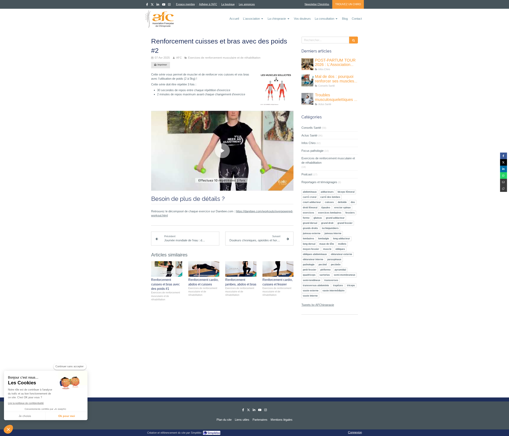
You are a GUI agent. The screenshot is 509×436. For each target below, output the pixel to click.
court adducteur (312, 202)
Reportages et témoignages (319, 182)
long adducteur (341, 238)
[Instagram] (169, 5)
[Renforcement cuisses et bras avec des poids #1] (166, 269)
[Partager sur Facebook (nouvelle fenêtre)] (503, 156)
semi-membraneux (344, 275)
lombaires (308, 238)
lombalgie (323, 238)
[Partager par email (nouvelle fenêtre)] (503, 182)
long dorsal (309, 244)
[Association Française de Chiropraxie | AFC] (159, 19)
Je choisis (25, 416)
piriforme (325, 269)
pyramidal (340, 269)
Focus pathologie (312, 150)
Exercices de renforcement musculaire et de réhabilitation (328, 160)
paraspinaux (334, 259)
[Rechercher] (353, 40)
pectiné (323, 264)
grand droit (327, 223)
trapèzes (338, 285)
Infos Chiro (308, 143)
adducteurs (327, 191)
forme (306, 218)
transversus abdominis (316, 285)
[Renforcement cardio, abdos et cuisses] (204, 269)
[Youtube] (163, 5)
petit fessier (309, 269)
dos (353, 202)
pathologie (309, 264)
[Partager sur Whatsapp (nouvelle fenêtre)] (503, 175)
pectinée (336, 264)
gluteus (318, 218)
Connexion (355, 432)
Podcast (306, 174)
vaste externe (311, 290)
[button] (8, 429)
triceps (351, 285)
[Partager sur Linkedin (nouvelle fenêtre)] (503, 169)
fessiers (350, 212)
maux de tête (326, 244)
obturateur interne (313, 259)
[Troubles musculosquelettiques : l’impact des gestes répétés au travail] (307, 99)
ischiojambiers (330, 228)
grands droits (310, 228)
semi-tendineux (311, 280)
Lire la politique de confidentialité (26, 403)
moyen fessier (311, 249)
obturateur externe (341, 254)
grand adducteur (335, 218)
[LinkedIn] (157, 5)
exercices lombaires (329, 212)
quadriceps (309, 275)
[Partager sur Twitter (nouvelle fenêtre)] (503, 162)
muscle (327, 249)
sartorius (325, 275)
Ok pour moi (66, 416)
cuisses (329, 202)
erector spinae (342, 207)
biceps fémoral (346, 191)
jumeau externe (312, 233)
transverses (331, 280)
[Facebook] (147, 5)
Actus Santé (309, 135)
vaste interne (310, 295)
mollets (342, 244)
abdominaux (310, 191)
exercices (308, 212)
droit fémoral (310, 207)
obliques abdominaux (315, 254)
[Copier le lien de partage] (503, 188)
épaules (325, 207)
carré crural (309, 197)
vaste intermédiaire (333, 290)
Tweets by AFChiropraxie (317, 304)
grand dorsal (310, 223)
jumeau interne (332, 233)
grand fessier (345, 223)
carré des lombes (330, 197)
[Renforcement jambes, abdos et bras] (240, 269)
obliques (340, 249)
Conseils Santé (311, 127)
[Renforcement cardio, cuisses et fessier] (278, 269)
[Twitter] (152, 5)
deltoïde (342, 202)
